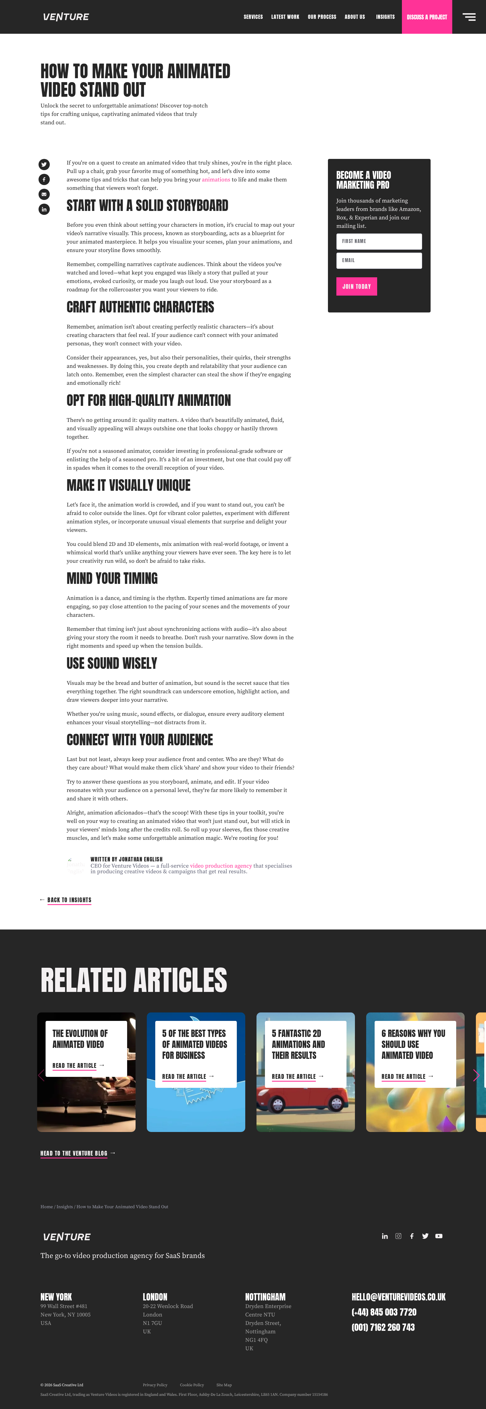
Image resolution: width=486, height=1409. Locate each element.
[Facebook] (411, 1236)
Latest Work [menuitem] (285, 17)
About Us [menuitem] (355, 17)
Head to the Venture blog (73, 1153)
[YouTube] (439, 1236)
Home (46, 1207)
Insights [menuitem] (385, 17)
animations (216, 179)
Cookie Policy (192, 1385)
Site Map (224, 1385)
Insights (65, 1207)
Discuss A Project (427, 17)
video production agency (221, 866)
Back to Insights (69, 899)
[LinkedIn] (385, 1236)
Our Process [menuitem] (322, 17)
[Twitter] (425, 1236)
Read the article (74, 1065)
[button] (476, 1075)
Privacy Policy (155, 1385)
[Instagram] (398, 1236)
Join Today (357, 286)
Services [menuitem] (253, 17)
